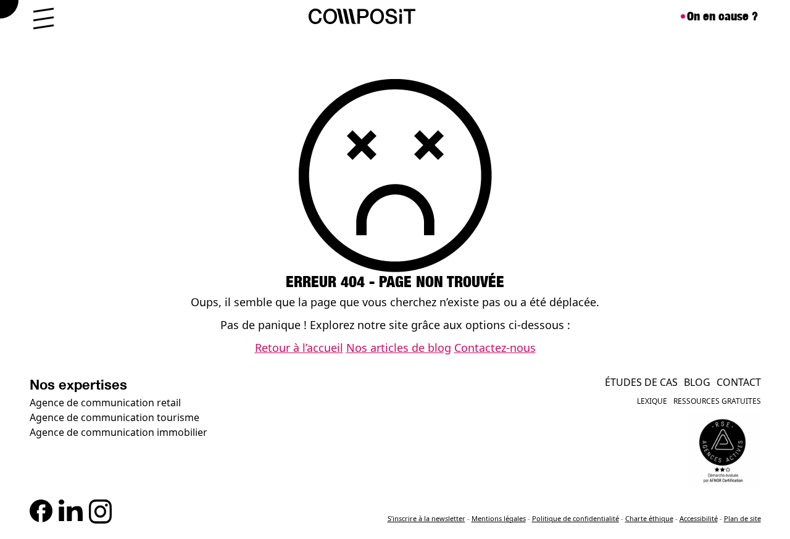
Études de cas (641, 382)
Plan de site (742, 518)
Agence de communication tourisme (114, 417)
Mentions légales (499, 518)
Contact (739, 382)
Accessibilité (699, 518)
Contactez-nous (495, 347)
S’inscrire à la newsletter (426, 518)
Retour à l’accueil (299, 347)
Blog (697, 382)
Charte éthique (649, 518)
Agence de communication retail (105, 402)
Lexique (652, 401)
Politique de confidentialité (575, 518)
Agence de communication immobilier (118, 432)
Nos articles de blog (398, 347)
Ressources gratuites (717, 401)
